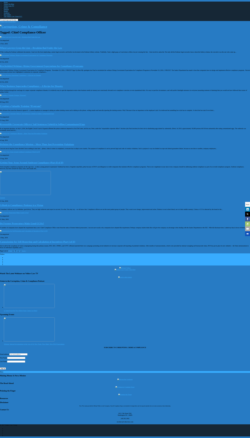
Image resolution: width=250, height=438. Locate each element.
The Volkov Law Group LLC (13, 16)
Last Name (3, 361)
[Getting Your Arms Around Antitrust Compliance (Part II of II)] (20, 152)
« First (10, 251)
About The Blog (9, 4)
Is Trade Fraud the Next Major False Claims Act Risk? (20, 311)
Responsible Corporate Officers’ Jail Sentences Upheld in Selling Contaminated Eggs (42, 124)
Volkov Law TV (9, 6)
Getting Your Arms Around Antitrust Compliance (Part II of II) (31, 162)
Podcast (6, 9)
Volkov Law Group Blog (8, 22)
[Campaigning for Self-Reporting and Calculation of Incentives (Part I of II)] (24, 231)
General (2, 198)
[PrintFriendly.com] (247, 223)
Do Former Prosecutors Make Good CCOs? (22, 223)
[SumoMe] (247, 233)
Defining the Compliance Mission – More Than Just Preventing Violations (37, 144)
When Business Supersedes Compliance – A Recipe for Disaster (31, 86)
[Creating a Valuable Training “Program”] (13, 95)
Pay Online (7, 15)
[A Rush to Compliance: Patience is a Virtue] (25, 194)
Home (6, 2)
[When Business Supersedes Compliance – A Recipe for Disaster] (20, 75)
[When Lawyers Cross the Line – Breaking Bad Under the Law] (20, 37)
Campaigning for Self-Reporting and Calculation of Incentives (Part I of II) (37, 241)
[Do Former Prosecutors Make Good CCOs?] (14, 213)
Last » (24, 251)
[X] (247, 214)
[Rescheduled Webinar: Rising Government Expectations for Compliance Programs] (26, 55)
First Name (3, 358)
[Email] (247, 228)
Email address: (4, 354)
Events (6, 7)
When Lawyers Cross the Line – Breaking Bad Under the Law (31, 48)
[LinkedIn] (247, 209)
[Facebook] (247, 219)
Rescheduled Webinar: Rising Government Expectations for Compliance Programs (41, 66)
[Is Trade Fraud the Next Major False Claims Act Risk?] (29, 307)
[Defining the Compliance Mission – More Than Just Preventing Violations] (23, 133)
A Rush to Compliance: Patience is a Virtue (21, 205)
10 (19, 251)
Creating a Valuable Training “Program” (20, 106)
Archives (6, 13)
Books (6, 11)
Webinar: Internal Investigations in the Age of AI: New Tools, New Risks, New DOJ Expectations (34, 344)
